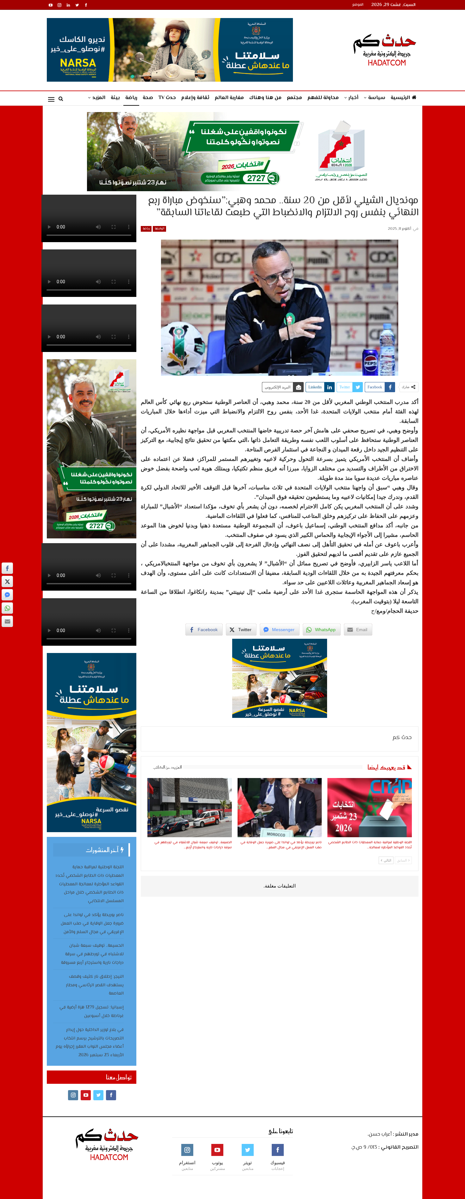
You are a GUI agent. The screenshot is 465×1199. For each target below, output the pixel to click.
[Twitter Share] (7, 581)
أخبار (353, 98)
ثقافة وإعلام (195, 98)
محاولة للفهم (323, 98)
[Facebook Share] (7, 568)
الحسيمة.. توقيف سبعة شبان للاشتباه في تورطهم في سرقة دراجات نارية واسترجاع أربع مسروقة (92, 954)
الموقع (357, 5)
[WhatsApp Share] (7, 608)
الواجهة (159, 228)
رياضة (131, 98)
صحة (148, 98)
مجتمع (294, 98)
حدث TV (167, 98)
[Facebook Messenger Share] (7, 594)
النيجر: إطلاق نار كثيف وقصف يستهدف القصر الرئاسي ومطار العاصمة (95, 985)
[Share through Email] (7, 621)
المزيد (98, 98)
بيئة (115, 98)
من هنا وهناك (265, 98)
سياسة (376, 98)
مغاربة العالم (229, 98)
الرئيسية (400, 98)
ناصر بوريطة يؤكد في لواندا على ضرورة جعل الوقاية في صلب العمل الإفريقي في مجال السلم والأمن (92, 924)
